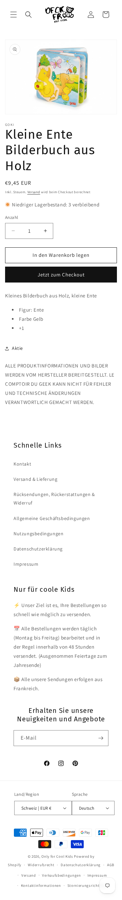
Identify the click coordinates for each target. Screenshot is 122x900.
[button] (13, 14)
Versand (33, 192)
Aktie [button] (17, 348)
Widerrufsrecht (41, 864)
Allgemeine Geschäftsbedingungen (52, 518)
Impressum (26, 564)
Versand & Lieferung (35, 479)
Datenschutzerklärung (38, 549)
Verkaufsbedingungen (61, 875)
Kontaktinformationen (41, 885)
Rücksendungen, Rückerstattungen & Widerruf (54, 498)
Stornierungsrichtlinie (87, 885)
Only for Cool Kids (57, 856)
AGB (110, 864)
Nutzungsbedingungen (38, 534)
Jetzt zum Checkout (61, 274)
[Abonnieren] (100, 738)
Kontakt (22, 464)
